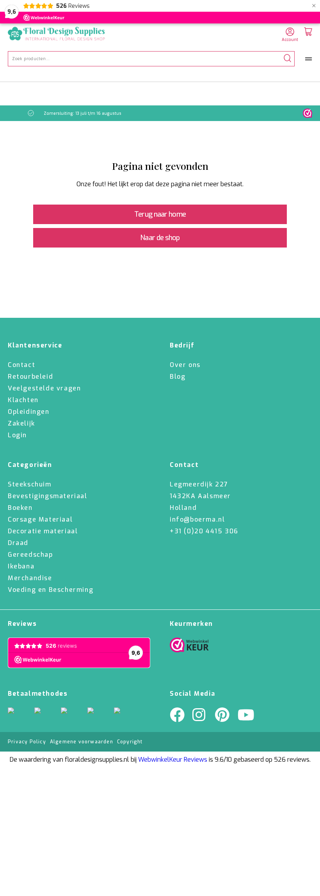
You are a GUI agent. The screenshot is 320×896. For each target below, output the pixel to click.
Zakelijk (21, 423)
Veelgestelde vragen (44, 388)
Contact (21, 365)
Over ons (185, 365)
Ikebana (21, 566)
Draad (18, 543)
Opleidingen (29, 412)
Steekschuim (30, 484)
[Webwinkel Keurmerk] (189, 647)
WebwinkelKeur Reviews (172, 759)
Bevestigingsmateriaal (47, 496)
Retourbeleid (30, 376)
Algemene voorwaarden (81, 742)
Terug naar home (160, 214)
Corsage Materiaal (40, 519)
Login (17, 435)
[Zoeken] (287, 59)
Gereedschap (30, 554)
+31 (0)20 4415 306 (204, 531)
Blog (177, 376)
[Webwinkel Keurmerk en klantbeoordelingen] (307, 113)
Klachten (23, 400)
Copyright (130, 742)
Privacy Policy (27, 742)
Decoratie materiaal (43, 531)
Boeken (20, 508)
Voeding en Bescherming (50, 590)
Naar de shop (160, 237)
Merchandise (30, 578)
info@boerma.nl (197, 519)
